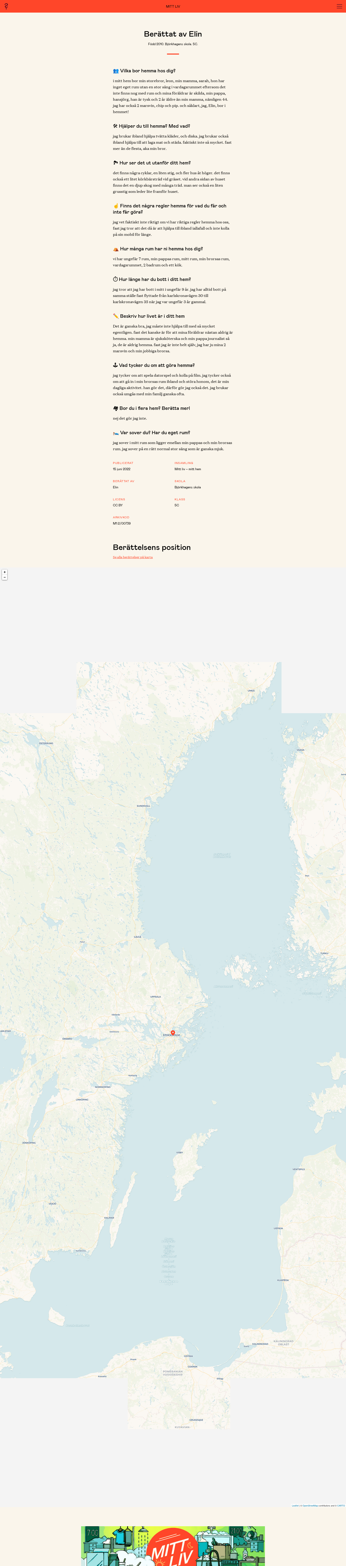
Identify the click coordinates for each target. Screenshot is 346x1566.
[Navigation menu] (339, 6)
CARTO (341, 1505)
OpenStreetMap (310, 1505)
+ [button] (5, 572)
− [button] (5, 577)
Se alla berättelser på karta (133, 557)
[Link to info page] (6, 6)
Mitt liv (173, 6)
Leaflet (295, 1505)
